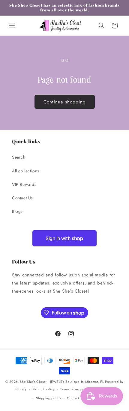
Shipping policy (48, 398)
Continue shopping (65, 102)
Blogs (17, 211)
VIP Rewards (24, 184)
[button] (12, 25)
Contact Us (22, 198)
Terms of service (73, 389)
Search (19, 157)
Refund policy (44, 389)
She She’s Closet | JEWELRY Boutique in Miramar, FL (62, 381)
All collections (25, 171)
